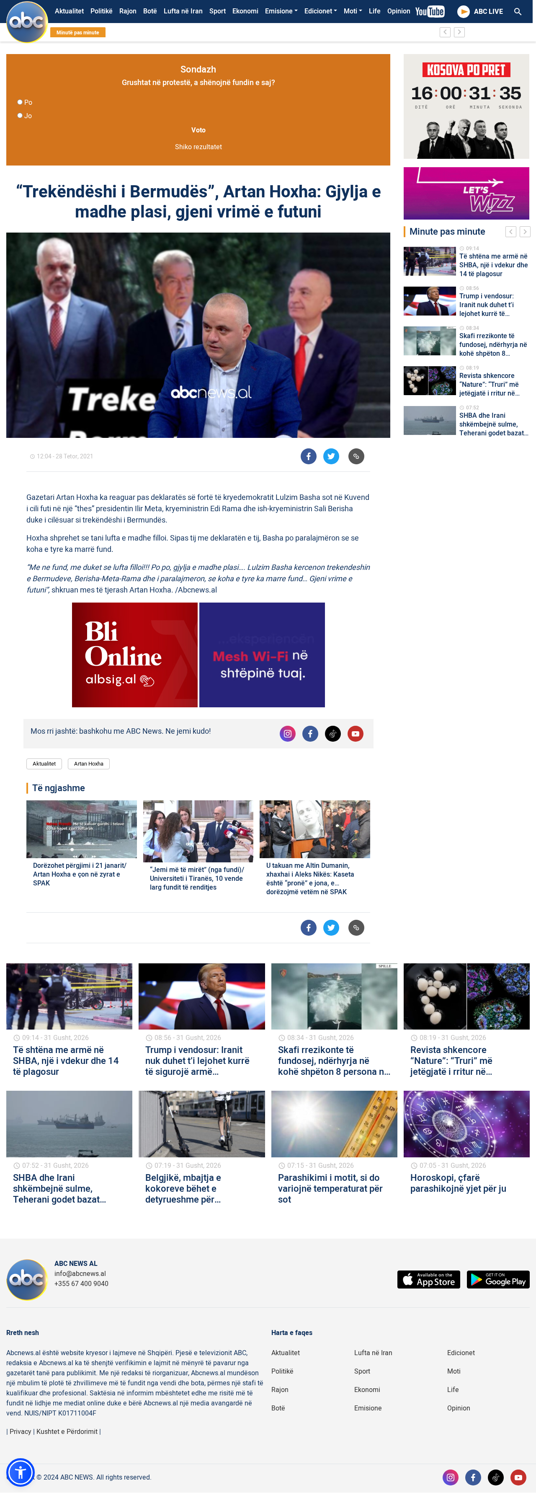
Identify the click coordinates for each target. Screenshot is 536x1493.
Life (375, 11)
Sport (217, 11)
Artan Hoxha (88, 764)
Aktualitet (69, 11)
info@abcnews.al (80, 1274)
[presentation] (512, 233)
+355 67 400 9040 (81, 1284)
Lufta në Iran (183, 11)
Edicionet (318, 11)
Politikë (101, 11)
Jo (28, 116)
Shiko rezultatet (198, 147)
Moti (350, 11)
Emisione (279, 11)
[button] (20, 1472)
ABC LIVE (488, 11)
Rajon (128, 11)
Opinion (398, 11)
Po (28, 103)
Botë (150, 11)
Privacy (20, 1432)
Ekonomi (245, 11)
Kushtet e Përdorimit (67, 1432)
